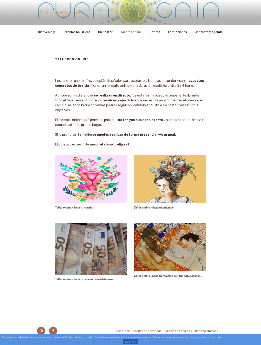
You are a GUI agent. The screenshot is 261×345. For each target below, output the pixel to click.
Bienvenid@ (46, 32)
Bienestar (105, 32)
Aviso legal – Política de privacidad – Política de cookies (153, 331)
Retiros (154, 32)
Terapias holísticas (76, 32)
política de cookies (198, 337)
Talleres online (131, 32)
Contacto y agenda (209, 32)
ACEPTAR (130, 342)
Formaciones (177, 32)
